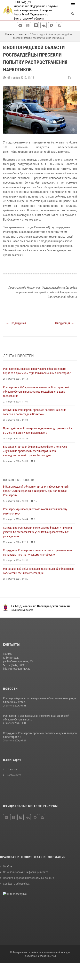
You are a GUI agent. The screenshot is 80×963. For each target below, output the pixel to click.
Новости (11, 769)
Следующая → (64, 323)
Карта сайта (13, 775)
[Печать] (70, 78)
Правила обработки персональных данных (28, 878)
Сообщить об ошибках (16, 883)
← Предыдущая (16, 323)
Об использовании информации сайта (25, 872)
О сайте (7, 866)
